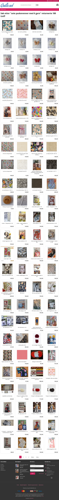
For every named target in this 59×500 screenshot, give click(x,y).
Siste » (37, 457)
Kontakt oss (3, 470)
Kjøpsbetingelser (23, 484)
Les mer (42, 496)
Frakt (18, 484)
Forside (2, 9)
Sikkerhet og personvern (33, 484)
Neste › (32, 457)
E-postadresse (32, 464)
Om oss (2, 467)
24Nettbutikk (31, 498)
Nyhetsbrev (41, 484)
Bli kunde (2, 466)
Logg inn (2, 468)
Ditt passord (32, 468)
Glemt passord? (41, 473)
